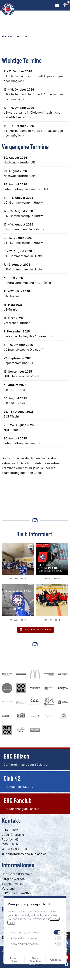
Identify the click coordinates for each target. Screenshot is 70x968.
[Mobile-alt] (66, 964)
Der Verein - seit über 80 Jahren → (28, 764)
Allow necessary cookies (25, 932)
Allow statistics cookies (24, 938)
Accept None (14, 960)
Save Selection (35, 960)
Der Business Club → (18, 786)
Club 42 (12, 778)
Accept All (56, 959)
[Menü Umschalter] (57, 5)
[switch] (57, 932)
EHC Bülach (16, 756)
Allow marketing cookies (25, 943)
